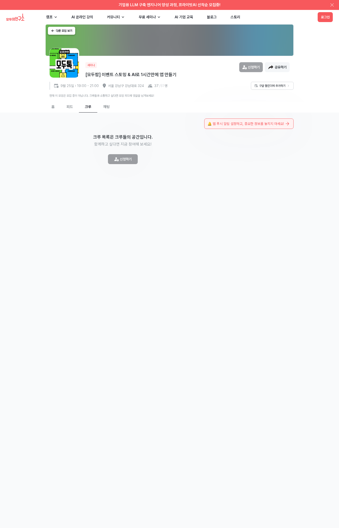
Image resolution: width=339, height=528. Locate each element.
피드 (70, 107)
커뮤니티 (113, 17)
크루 (88, 107)
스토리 (235, 17)
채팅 (106, 107)
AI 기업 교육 (184, 17)
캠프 (49, 17)
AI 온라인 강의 (82, 17)
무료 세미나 (147, 17)
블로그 (212, 17)
